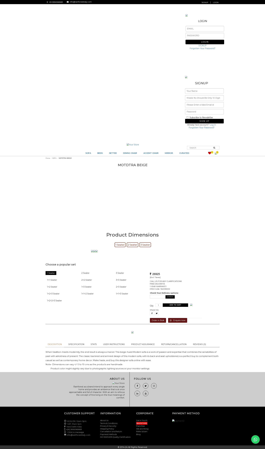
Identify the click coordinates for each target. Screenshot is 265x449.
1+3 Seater (86, 287)
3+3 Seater (121, 280)
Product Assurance (143, 344)
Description (55, 344)
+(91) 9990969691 (74, 429)
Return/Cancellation (174, 344)
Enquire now (178, 320)
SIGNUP (202, 45)
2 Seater (132, 244)
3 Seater (145, 244)
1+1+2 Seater (87, 293)
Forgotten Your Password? (202, 48)
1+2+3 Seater (53, 293)
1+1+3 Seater (122, 293)
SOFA (54, 158)
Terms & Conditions (108, 423)
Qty (151, 305)
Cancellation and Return (111, 431)
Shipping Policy (107, 429)
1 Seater (120, 244)
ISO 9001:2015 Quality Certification (115, 437)
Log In (213, 125)
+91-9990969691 (56, 2)
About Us (104, 420)
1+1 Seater (52, 280)
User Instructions (114, 344)
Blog (138, 434)
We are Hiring (142, 429)
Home (48, 158)
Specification (76, 344)
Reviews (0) (199, 344)
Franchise (140, 426)
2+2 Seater (86, 280)
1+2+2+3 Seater (54, 300)
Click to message (75, 432)
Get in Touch (141, 420)
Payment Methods (108, 434)
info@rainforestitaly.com (81, 2)
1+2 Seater (52, 287)
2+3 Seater (121, 287)
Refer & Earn (141, 431)
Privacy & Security (108, 426)
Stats (94, 344)
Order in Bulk (158, 320)
